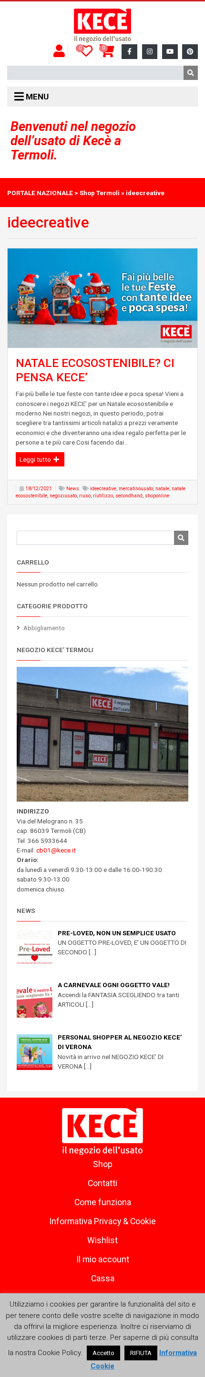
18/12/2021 (38, 488)
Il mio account (102, 1259)
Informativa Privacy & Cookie (102, 1221)
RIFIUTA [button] (141, 1353)
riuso (85, 495)
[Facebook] (129, 51)
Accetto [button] (103, 1353)
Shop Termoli (100, 193)
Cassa (102, 1278)
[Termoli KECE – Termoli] (102, 26)
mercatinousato (136, 488)
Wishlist (102, 1240)
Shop (103, 1164)
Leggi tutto (36, 459)
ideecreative (103, 488)
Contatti (102, 1183)
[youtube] (170, 51)
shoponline (157, 495)
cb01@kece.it (56, 850)
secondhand (129, 495)
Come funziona (102, 1202)
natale (162, 488)
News (72, 488)
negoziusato (63, 495)
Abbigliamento (44, 628)
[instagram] (150, 51)
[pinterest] (190, 51)
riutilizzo (103, 495)
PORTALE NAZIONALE (40, 193)
